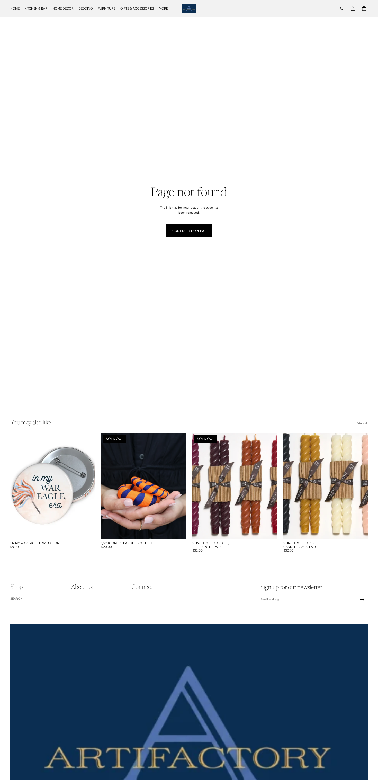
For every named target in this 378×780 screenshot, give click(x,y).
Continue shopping (189, 231)
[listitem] (163, 8)
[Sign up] (362, 599)
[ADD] (86, 530)
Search (16, 599)
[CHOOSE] (359, 530)
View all (362, 423)
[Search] (342, 8)
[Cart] (364, 8)
